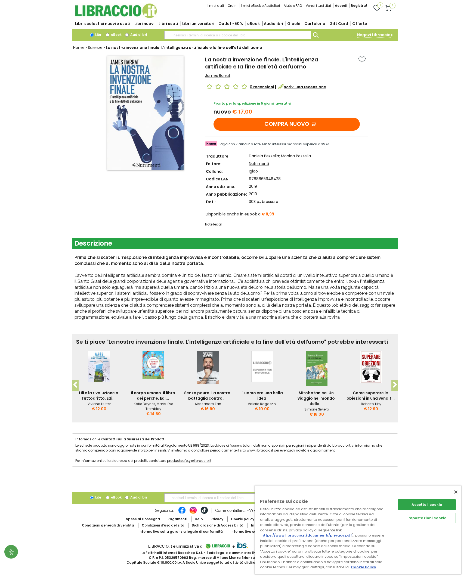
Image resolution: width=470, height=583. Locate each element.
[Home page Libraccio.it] (116, 17)
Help (199, 519)
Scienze (95, 47)
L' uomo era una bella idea (261, 395)
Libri (98, 34)
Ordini (232, 5)
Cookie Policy (363, 567)
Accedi (341, 5)
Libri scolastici (102, 23)
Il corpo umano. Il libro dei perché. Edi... (153, 395)
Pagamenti (177, 519)
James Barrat (217, 75)
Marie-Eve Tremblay (159, 406)
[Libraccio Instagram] (193, 513)
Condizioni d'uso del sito (163, 525)
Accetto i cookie (427, 504)
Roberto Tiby (371, 404)
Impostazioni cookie (426, 518)
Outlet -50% (230, 23)
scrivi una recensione (305, 87)
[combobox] (237, 35)
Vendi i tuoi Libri (318, 5)
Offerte (359, 23)
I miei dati (216, 5)
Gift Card (338, 23)
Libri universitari (198, 23)
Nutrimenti (259, 163)
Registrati (359, 5)
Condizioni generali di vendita (108, 525)
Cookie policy (242, 519)
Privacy (217, 519)
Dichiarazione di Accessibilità (217, 525)
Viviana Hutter (99, 404)
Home (79, 47)
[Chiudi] (455, 492)
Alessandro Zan (208, 404)
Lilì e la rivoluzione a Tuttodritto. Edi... (98, 395)
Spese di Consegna (143, 519)
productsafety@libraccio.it (189, 460)
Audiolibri (273, 23)
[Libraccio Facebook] (182, 513)
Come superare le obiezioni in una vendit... (371, 395)
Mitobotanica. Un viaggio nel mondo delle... (316, 398)
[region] (358, 529)
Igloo (253, 171)
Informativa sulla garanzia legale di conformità (180, 531)
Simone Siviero (316, 409)
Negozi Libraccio (374, 34)
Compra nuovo (286, 124)
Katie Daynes (144, 404)
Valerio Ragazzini (262, 404)
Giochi (293, 23)
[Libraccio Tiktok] (204, 513)
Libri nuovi (144, 23)
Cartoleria (314, 23)
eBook (253, 23)
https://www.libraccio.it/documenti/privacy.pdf (306, 535)
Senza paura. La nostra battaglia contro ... (207, 395)
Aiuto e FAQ (293, 5)
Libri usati (168, 23)
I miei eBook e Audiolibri (260, 5)
